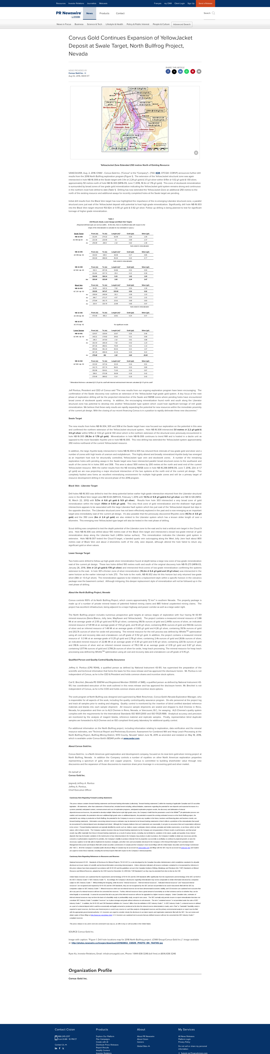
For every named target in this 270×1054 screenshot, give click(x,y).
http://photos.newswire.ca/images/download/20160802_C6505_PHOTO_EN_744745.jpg (117, 943)
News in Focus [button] (64, 24)
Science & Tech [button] (94, 24)
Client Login (180, 3)
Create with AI (102, 1042)
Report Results (102, 1047)
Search (207, 13)
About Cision (142, 1039)
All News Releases (186, 1036)
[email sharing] (199, 72)
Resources (61, 3)
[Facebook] (59, 1048)
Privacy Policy (184, 1042)
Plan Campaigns (103, 1039)
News (89, 13)
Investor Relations (76, 3)
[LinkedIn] (56, 1048)
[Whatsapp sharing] (186, 72)
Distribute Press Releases (107, 1044)
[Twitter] (63, 1048)
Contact (120, 13)
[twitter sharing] (174, 72)
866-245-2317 (64, 1036)
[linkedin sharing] (180, 72)
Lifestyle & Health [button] (114, 24)
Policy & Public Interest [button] (138, 24)
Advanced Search (182, 24)
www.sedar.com (131, 738)
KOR (158, 173)
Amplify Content (103, 1050)
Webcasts (103, 3)
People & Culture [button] (161, 24)
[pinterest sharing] (192, 72)
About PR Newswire (145, 1036)
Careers (140, 1042)
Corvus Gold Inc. (78, 978)
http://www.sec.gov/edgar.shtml (101, 915)
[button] (135, 120)
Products (104, 13)
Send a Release (205, 3)
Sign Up (191, 3)
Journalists (91, 3)
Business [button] (79, 24)
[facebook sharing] (168, 72)
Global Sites (142, 1046)
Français (157, 3)
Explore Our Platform (105, 1036)
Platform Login (184, 1039)
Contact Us (60, 1044)
